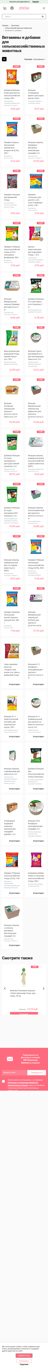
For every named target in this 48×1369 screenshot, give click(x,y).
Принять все (24, 1355)
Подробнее (24, 1364)
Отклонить (24, 1361)
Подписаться (37, 1073)
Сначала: (28, 59)
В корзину (12, 111)
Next (44, 991)
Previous (5, 993)
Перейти (35, 2)
